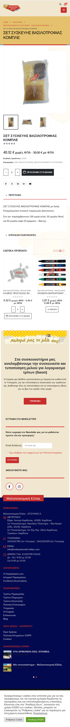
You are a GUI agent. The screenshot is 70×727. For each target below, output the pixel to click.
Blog (5, 619)
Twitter (11, 183)
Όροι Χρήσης (10, 632)
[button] (60, 4)
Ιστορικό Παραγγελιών (14, 577)
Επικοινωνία (9, 615)
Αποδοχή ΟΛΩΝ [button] (35, 719)
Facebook (5, 183)
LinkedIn (18, 183)
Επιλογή (53, 309)
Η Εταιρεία (8, 611)
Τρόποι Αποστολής (13, 601)
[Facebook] (9, 486)
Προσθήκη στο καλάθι (39, 172)
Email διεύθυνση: (14, 445)
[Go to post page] (7, 654)
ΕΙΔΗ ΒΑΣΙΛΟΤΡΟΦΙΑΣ (23, 162)
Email (30, 183)
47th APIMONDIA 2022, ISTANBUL (31, 651)
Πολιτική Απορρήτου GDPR (17, 635)
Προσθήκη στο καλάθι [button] (19, 316)
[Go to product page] (17, 272)
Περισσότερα (40, 713)
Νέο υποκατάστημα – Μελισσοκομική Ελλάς (37, 664)
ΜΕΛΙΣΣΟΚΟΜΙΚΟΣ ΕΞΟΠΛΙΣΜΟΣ (48, 162)
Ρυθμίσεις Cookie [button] (14, 719)
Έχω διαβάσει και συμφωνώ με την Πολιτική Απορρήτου (35, 453)
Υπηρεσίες (8, 608)
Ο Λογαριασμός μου (13, 573)
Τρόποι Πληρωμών (13, 597)
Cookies (7, 639)
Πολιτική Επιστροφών (14, 604)
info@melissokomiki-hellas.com (23, 549)
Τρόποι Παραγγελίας (13, 594)
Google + (24, 183)
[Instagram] (19, 486)
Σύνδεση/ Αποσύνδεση (15, 581)
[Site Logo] (12, 8)
